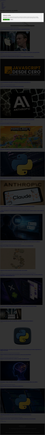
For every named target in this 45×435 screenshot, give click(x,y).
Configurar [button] (11, 19)
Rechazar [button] (8, 19)
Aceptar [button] (4, 19)
